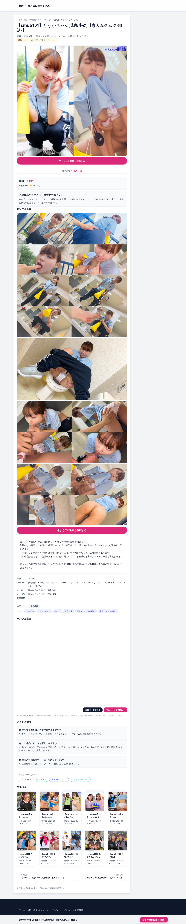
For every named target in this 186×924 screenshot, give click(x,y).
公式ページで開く (92, 710)
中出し (57, 611)
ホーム (22, 909)
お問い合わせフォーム (38, 910)
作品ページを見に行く (115, 710)
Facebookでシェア (59, 779)
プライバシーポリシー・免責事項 (67, 910)
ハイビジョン (44, 611)
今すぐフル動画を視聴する (72, 160)
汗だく (80, 611)
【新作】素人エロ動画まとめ (29, 19)
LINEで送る (41, 779)
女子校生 (68, 611)
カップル (30, 611)
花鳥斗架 (47, 20)
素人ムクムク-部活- (108, 611)
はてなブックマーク (80, 779)
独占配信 (91, 611)
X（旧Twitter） (25, 779)
